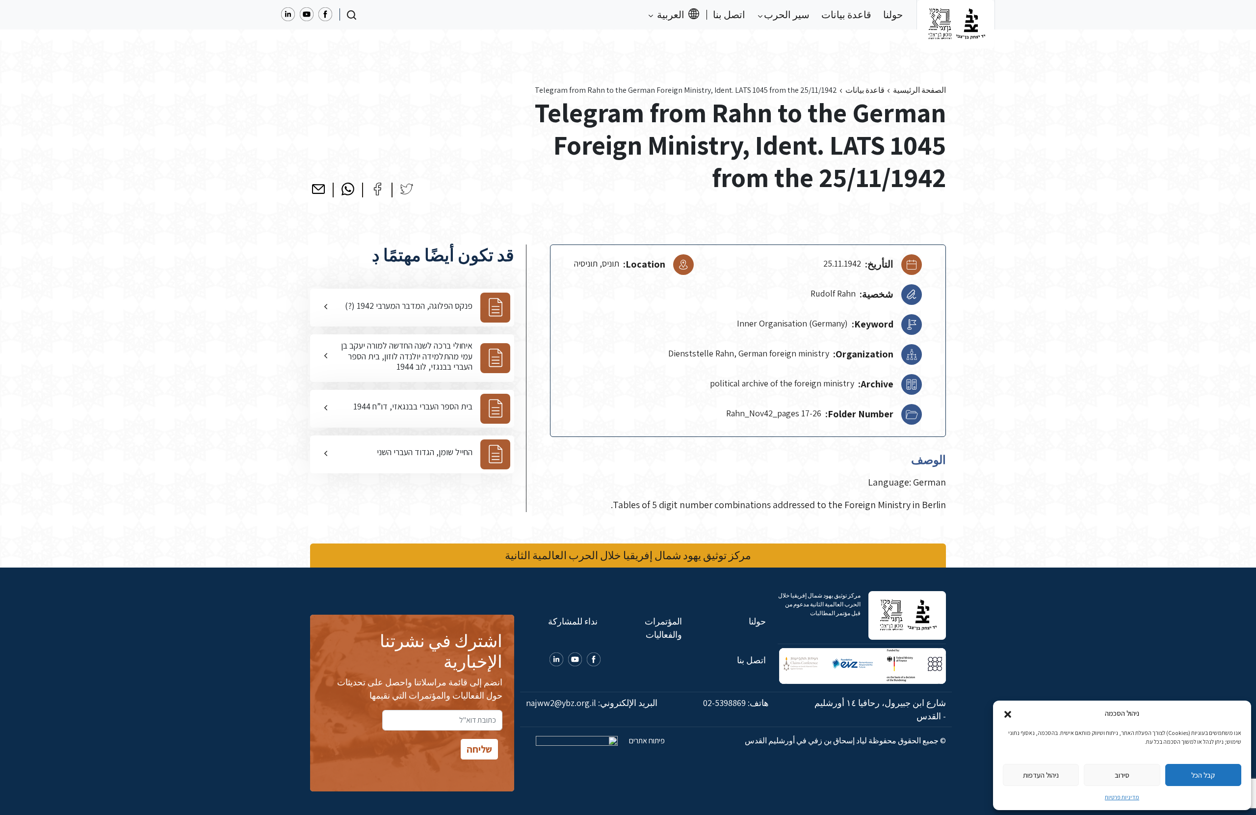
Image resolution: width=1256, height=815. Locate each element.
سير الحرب (786, 14)
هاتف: (736, 702)
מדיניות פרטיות (1122, 797)
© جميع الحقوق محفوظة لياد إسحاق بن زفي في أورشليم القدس (845, 740)
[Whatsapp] (347, 189)
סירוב (1122, 775)
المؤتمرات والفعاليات (663, 628)
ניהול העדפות (1041, 775)
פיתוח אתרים (646, 740)
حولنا (893, 14)
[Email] (318, 189)
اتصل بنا (729, 14)
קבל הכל (1203, 775)
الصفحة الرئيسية (919, 90)
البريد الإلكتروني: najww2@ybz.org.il (591, 702)
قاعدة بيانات (846, 14)
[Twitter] (406, 189)
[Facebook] (377, 189)
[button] (1008, 713)
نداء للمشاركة (573, 621)
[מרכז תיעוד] (955, 14)
